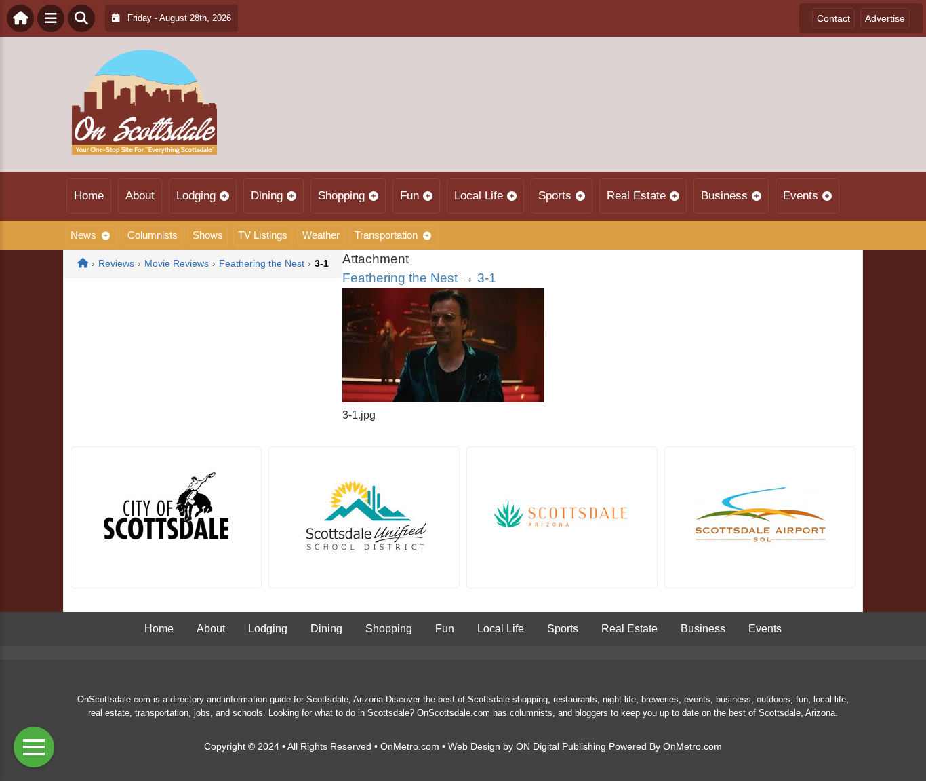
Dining (267, 195)
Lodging (196, 195)
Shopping (341, 195)
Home (89, 195)
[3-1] (443, 398)
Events (800, 195)
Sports (554, 195)
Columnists (152, 235)
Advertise (885, 18)
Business (724, 195)
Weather (321, 235)
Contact (833, 18)
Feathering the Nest (400, 278)
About (140, 195)
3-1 (486, 278)
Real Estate (636, 195)
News (83, 235)
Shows (208, 235)
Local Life (478, 195)
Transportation (386, 235)
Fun (409, 195)
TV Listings (262, 235)
